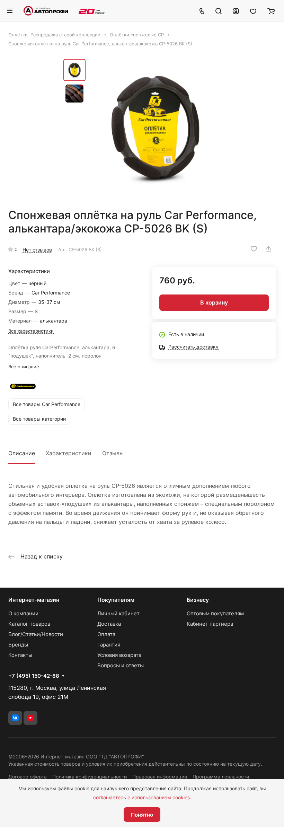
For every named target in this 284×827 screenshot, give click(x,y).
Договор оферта (27, 777)
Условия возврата (119, 655)
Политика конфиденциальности (89, 777)
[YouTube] (30, 718)
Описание (21, 453)
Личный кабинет (118, 613)
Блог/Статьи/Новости (35, 634)
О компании (23, 613)
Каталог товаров (29, 624)
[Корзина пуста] (271, 10)
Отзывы (113, 453)
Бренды (18, 644)
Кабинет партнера (210, 624)
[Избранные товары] (253, 10)
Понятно (142, 814)
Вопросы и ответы (120, 665)
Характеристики (68, 453)
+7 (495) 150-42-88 (33, 676)
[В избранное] (254, 248)
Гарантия (108, 644)
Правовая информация (159, 777)
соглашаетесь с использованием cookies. (142, 797)
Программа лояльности (221, 777)
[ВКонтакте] (15, 718)
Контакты (20, 655)
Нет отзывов (37, 250)
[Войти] (236, 10)
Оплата (106, 634)
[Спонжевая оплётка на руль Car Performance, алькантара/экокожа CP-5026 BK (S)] (155, 127)
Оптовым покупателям (215, 613)
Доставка (109, 624)
